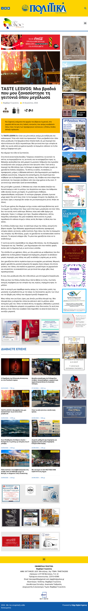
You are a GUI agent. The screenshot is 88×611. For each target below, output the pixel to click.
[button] (85, 23)
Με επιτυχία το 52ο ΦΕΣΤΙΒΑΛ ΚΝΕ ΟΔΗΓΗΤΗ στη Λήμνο (44, 470)
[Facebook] (5, 8)
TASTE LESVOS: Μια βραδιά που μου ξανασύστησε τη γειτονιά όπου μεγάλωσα (13, 412)
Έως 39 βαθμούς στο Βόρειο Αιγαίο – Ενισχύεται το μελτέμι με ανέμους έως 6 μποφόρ (15, 441)
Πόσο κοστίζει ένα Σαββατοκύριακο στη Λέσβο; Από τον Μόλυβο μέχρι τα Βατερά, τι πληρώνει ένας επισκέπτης (15, 471)
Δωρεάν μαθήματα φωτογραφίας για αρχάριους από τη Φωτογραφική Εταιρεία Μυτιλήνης (44, 441)
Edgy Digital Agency (79, 605)
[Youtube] (8, 8)
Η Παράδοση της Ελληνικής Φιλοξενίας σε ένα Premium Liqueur (14, 379)
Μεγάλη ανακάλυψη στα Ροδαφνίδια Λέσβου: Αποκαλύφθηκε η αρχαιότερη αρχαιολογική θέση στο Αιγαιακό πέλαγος (45, 381)
